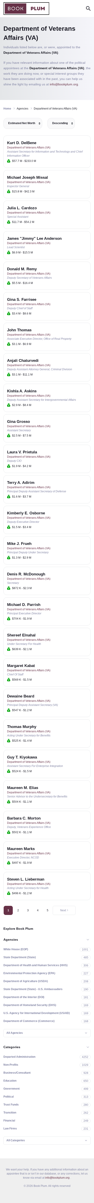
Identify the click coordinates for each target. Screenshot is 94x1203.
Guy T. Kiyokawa (22, 757)
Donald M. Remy (22, 269)
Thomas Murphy (21, 727)
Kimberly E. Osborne (26, 513)
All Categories (15, 1140)
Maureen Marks (21, 849)
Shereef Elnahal (21, 635)
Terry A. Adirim (20, 482)
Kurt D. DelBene (21, 143)
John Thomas (19, 330)
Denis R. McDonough (26, 574)
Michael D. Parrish (23, 605)
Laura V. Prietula (22, 452)
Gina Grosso (18, 421)
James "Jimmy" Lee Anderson (34, 238)
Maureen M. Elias (22, 788)
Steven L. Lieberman (25, 879)
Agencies (10, 939)
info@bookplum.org (64, 84)
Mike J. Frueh (19, 543)
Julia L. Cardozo (22, 208)
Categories (11, 1047)
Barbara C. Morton (24, 818)
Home (7, 108)
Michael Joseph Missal (27, 177)
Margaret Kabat (21, 666)
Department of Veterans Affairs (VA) (28, 147)
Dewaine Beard (20, 696)
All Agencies (14, 1032)
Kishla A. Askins (22, 391)
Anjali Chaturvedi (23, 360)
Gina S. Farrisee (21, 299)
